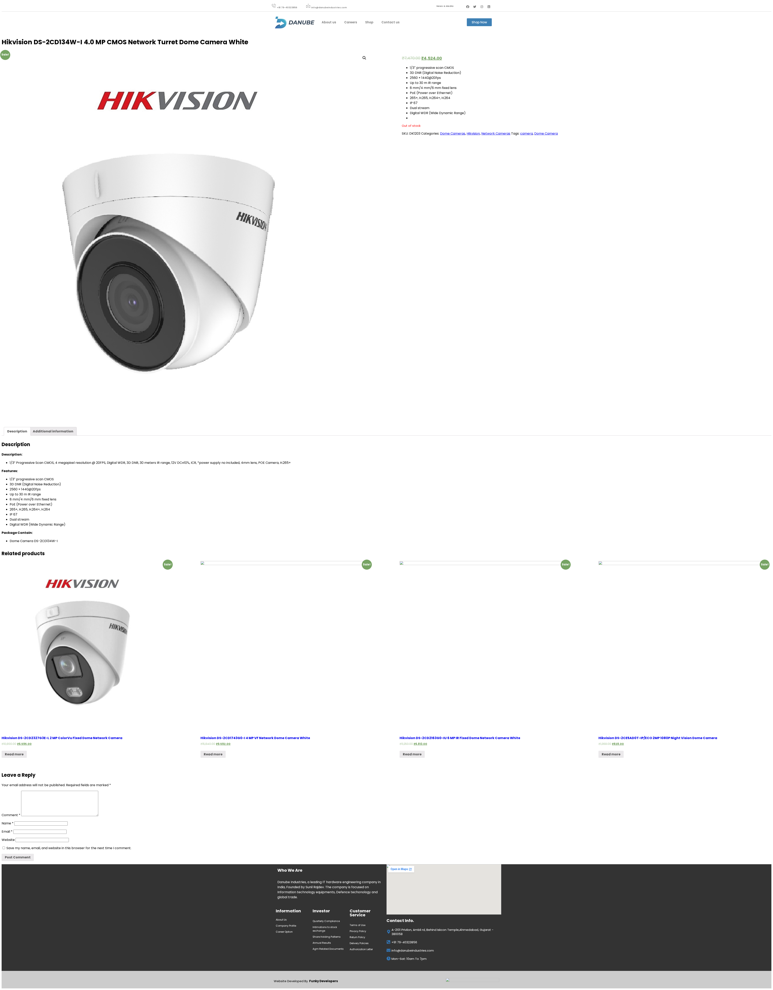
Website (8, 839)
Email (7, 831)
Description (17, 431)
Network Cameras (495, 133)
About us (329, 22)
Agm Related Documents (328, 949)
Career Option (284, 931)
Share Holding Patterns (327, 936)
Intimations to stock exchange (325, 928)
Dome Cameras (452, 133)
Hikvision (473, 133)
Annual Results (322, 943)
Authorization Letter (361, 949)
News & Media (444, 6)
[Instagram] (482, 7)
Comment (11, 815)
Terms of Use (357, 925)
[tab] (17, 431)
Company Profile (286, 925)
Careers (350, 22)
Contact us (390, 22)
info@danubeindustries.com (329, 7)
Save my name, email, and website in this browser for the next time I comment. (68, 848)
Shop (369, 22)
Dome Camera (546, 133)
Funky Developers (323, 981)
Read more (14, 754)
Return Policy (357, 937)
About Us (281, 919)
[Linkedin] (489, 7)
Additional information (53, 431)
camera (526, 133)
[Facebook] (468, 7)
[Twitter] (475, 7)
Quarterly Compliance (326, 921)
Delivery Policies (359, 943)
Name (7, 823)
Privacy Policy (358, 931)
